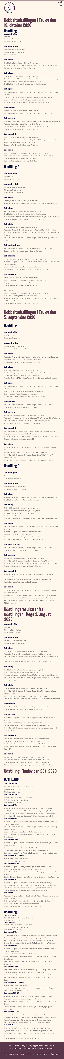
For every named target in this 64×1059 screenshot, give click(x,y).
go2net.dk (35, 1056)
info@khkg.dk (49, 1048)
